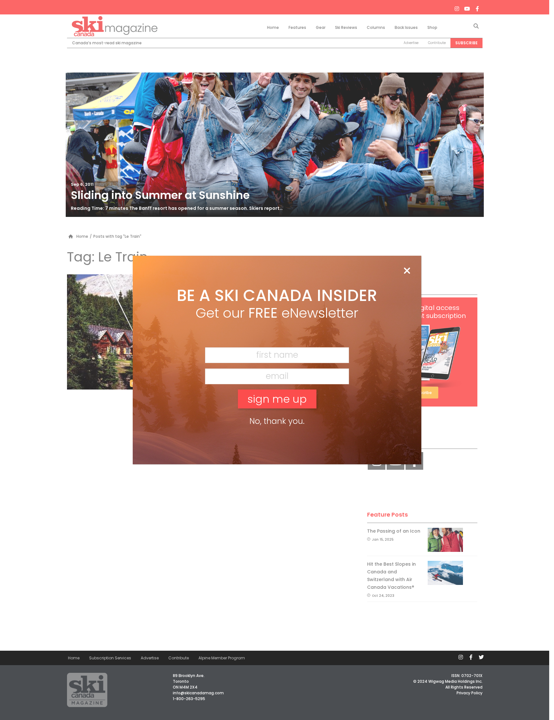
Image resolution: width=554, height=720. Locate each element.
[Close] (407, 271)
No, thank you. (277, 421)
